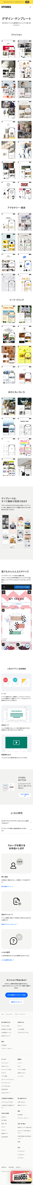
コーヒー (20, 1063)
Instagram (21, 1154)
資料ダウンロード (16, 1002)
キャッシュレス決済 (6, 1069)
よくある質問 (21, 1029)
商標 (19, 1142)
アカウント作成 (5, 1026)
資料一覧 (4, 1123)
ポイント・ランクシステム (7, 1079)
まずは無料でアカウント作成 (16, 995)
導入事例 (4, 1120)
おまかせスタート (5, 1093)
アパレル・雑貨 (22, 1069)
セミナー (3, 1127)
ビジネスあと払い (6, 1086)
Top (2, 1014)
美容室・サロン (22, 1073)
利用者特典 (4, 1137)
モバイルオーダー (6, 1083)
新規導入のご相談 (6, 1029)
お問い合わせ (21, 1102)
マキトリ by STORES (7, 1102)
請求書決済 (4, 1089)
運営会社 (4, 1167)
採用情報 (11, 1167)
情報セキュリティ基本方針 (25, 1127)
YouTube (20, 1158)
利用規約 (4, 1045)
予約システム (4, 1066)
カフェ (19, 1066)
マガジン (3, 1130)
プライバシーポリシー (7, 1048)
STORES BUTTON (23, 1032)
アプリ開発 (4, 1076)
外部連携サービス (6, 1032)
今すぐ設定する (25, 795)
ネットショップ (9, 1014)
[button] (30, 1172)
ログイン (20, 1026)
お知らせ (3, 1117)
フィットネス (20, 1076)
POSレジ (3, 1073)
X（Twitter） (21, 1151)
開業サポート (4, 1133)
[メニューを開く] (30, 7)
